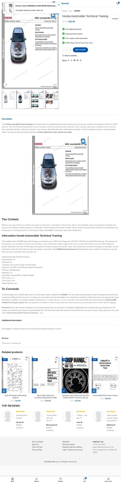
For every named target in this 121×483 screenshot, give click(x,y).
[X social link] (71, 60)
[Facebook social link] (68, 60)
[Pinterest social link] (77, 60)
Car (70, 11)
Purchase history (68, 444)
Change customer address (72, 447)
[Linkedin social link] (80, 60)
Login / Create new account (72, 450)
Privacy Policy (37, 450)
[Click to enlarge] (6, 84)
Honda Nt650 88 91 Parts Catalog (105, 395)
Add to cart (80, 50)
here (50, 230)
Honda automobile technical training (18, 124)
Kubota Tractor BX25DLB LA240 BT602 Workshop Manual (36, 6)
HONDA (77, 11)
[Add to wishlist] (26, 360)
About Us (35, 444)
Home (64, 11)
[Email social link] (74, 60)
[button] (4, 390)
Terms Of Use (37, 447)
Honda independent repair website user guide (55, 132)
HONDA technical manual (65, 249)
